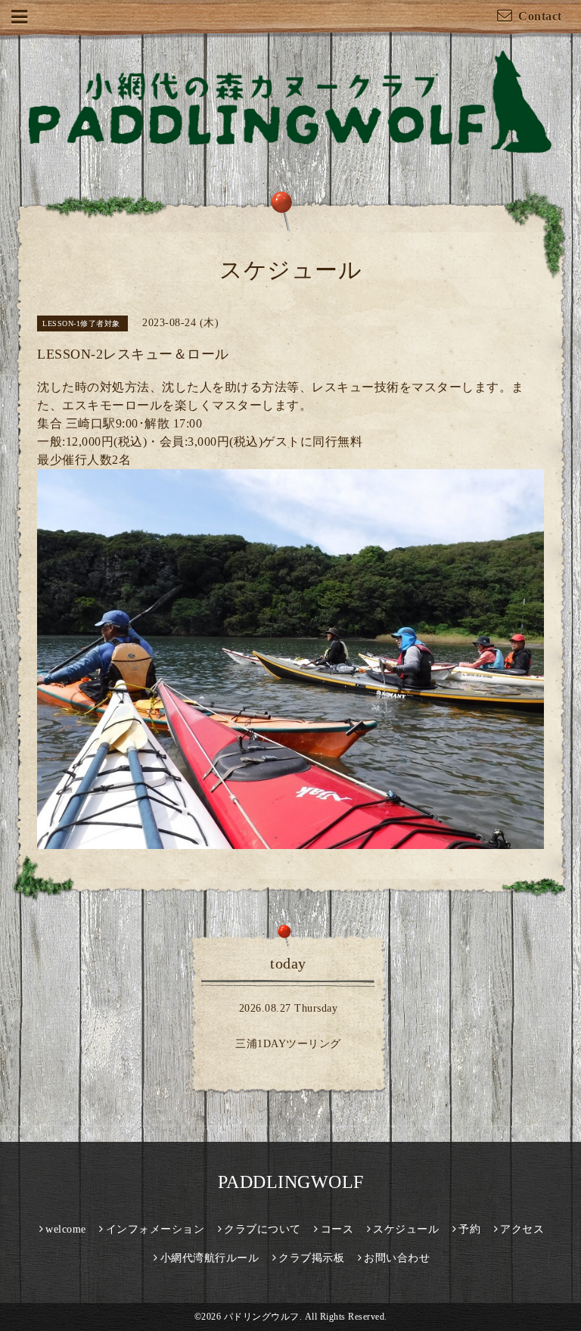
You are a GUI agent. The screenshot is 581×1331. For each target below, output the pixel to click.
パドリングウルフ (262, 1316)
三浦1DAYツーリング (288, 1044)
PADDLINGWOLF (291, 1182)
